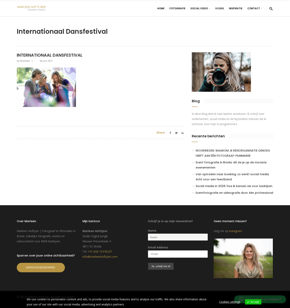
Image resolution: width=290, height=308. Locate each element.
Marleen (25, 61)
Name (152, 230)
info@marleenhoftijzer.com (99, 256)
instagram (235, 231)
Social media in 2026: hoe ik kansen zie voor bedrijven (234, 186)
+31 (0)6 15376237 (100, 251)
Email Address (158, 247)
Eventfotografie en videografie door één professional (234, 193)
